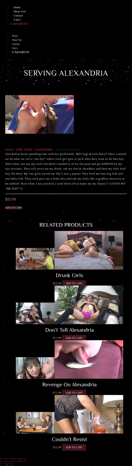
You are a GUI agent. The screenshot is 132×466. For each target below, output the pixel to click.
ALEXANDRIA (43, 149)
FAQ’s (17, 19)
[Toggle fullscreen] (10, 459)
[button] (13, 207)
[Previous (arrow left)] (3, 464)
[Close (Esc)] (23, 459)
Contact (16, 43)
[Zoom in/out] (3, 459)
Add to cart (74, 283)
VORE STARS (24, 149)
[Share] (16, 459)
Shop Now (17, 39)
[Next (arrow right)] (10, 464)
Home (15, 35)
